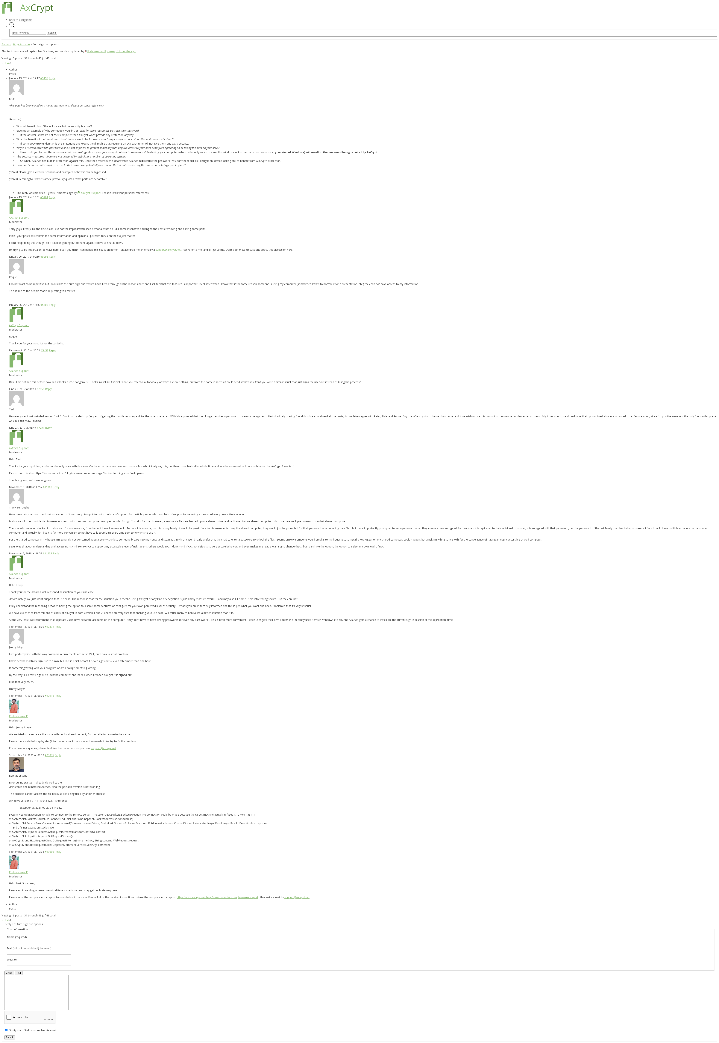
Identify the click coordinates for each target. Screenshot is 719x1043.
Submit (9, 1037)
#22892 (49, 626)
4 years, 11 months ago (121, 51)
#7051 (40, 427)
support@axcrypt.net (168, 249)
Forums (6, 44)
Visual (9, 973)
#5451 (44, 350)
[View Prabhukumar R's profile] (86, 51)
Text (18, 973)
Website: (12, 959)
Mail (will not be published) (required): (29, 948)
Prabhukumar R (96, 51)
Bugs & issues (21, 44)
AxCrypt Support (91, 193)
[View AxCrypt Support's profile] (79, 193)
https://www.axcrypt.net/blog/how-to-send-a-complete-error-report (217, 897)
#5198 (44, 78)
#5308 (44, 305)
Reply (52, 78)
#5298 (44, 256)
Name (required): (17, 937)
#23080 (49, 851)
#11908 (47, 487)
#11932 (47, 553)
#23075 (49, 755)
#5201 (44, 197)
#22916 (49, 695)
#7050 (40, 389)
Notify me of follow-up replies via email (33, 1030)
